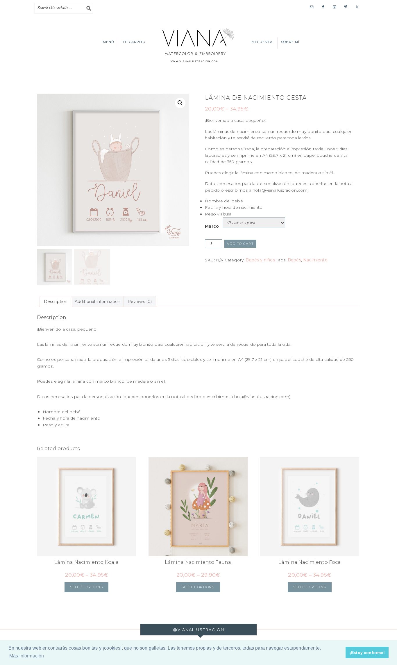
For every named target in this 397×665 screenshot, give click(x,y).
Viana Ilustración (198, 45)
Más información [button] (26, 655)
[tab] (56, 301)
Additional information (98, 301)
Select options (86, 587)
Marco (212, 226)
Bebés (294, 260)
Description (56, 301)
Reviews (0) (140, 301)
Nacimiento (315, 260)
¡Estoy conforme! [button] (367, 652)
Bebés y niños (260, 260)
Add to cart (240, 244)
